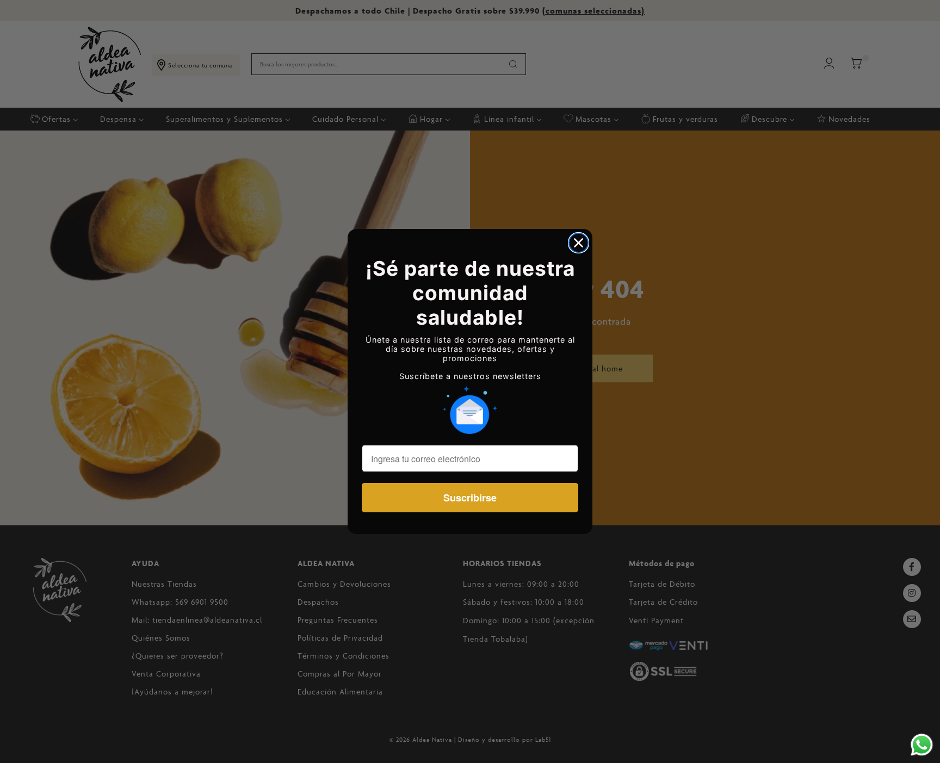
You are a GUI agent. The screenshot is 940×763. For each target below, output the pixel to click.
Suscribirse (470, 498)
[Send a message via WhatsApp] (922, 745)
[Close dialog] (578, 242)
